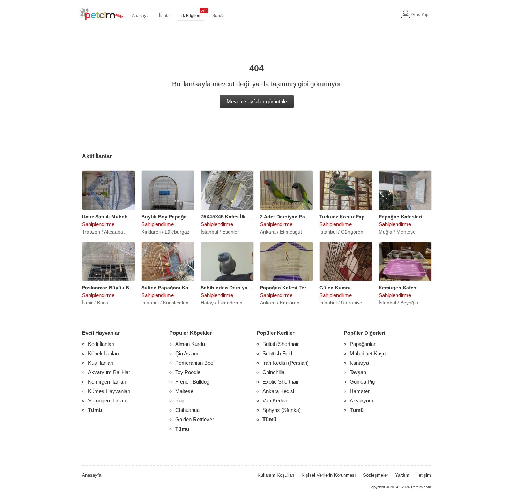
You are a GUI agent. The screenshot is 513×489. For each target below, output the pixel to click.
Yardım (402, 475)
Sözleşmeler (375, 475)
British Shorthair (280, 344)
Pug (179, 400)
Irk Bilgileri (190, 15)
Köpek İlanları (103, 353)
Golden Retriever (194, 419)
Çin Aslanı (186, 353)
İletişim (423, 475)
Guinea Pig (362, 382)
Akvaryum (361, 400)
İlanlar (165, 15)
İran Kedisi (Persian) (285, 363)
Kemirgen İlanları (107, 382)
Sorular (219, 15)
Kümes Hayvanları (109, 391)
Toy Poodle (187, 372)
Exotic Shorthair (280, 382)
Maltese (184, 391)
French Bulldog (192, 382)
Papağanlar (363, 344)
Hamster (360, 391)
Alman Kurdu (190, 344)
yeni (204, 10)
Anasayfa (141, 15)
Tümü (95, 410)
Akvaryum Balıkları (110, 372)
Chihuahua (187, 410)
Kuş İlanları (100, 363)
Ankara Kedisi (278, 391)
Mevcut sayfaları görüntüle (256, 101)
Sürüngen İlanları (107, 400)
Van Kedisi (274, 400)
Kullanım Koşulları (276, 475)
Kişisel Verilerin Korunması (329, 475)
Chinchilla (273, 372)
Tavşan (358, 372)
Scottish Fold (277, 353)
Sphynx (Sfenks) (281, 410)
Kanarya (359, 363)
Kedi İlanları (101, 344)
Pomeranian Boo (194, 363)
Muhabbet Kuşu (368, 353)
